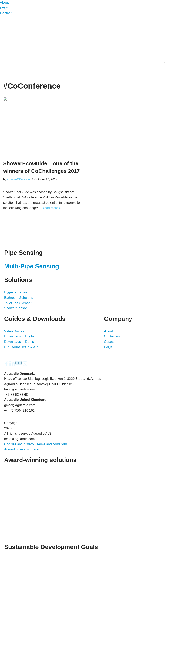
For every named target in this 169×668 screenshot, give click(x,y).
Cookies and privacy (19, 444)
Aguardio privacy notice (21, 449)
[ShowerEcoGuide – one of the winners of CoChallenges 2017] (42, 126)
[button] (162, 59)
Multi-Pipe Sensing (31, 266)
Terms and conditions (52, 444)
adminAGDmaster (18, 179)
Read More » (51, 208)
